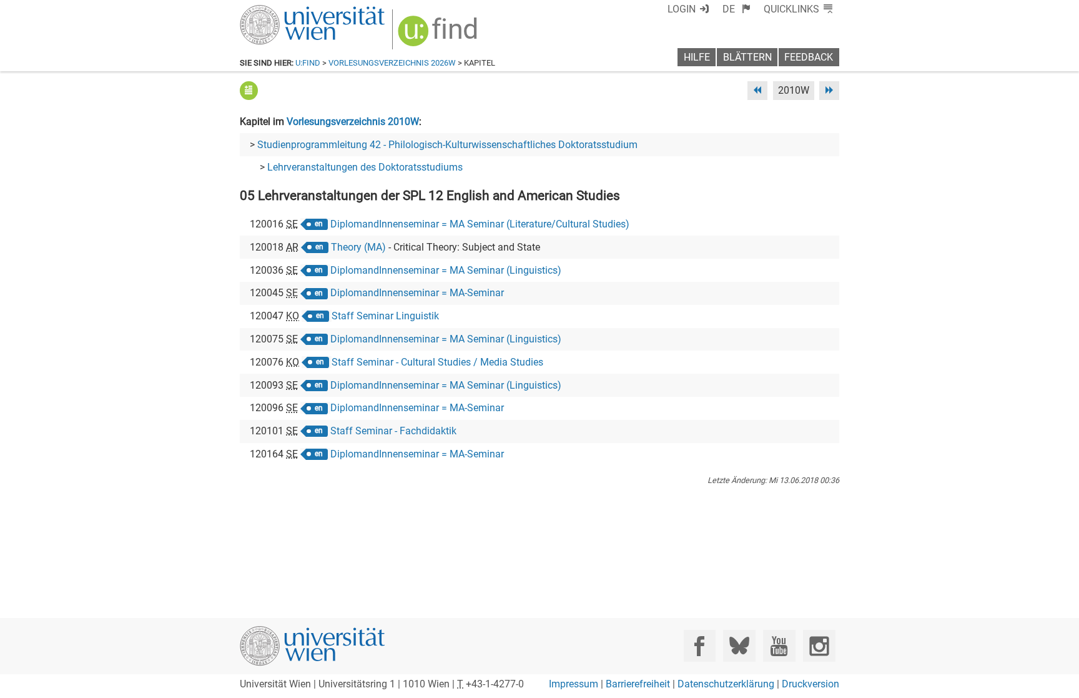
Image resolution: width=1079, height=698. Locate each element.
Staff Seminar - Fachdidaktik (393, 431)
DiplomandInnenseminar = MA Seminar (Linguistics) (445, 270)
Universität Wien (283, 11)
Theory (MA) (358, 247)
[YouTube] (779, 646)
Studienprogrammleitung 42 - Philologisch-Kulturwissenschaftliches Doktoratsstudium (447, 145)
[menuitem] (736, 9)
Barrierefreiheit (638, 684)
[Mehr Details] (249, 90)
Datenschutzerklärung (725, 684)
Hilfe (697, 57)
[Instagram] (819, 646)
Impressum (573, 684)
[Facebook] (700, 646)
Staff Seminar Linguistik (385, 316)
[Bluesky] (739, 646)
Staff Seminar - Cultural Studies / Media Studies (437, 362)
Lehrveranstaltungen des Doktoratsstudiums (365, 167)
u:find (307, 62)
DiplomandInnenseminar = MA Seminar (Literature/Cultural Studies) (479, 224)
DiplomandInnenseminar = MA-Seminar (417, 293)
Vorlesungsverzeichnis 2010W (353, 121)
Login (682, 9)
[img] (439, 35)
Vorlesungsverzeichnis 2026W (392, 62)
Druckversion (810, 684)
